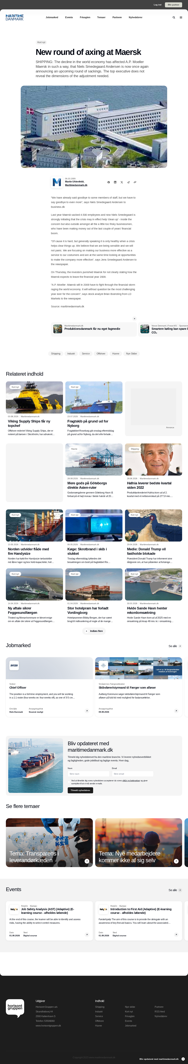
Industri (99, 1011)
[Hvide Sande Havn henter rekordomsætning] (153, 595)
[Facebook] (108, 182)
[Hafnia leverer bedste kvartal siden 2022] (153, 470)
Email (114, 768)
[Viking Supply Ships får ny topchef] (34, 408)
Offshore (99, 1021)
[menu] (181, 17)
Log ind (157, 5)
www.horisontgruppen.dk (48, 1025)
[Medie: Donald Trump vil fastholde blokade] (153, 536)
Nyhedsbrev (161, 1016)
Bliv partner (173, 5)
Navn (70, 768)
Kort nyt (129, 1011)
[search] (174, 17)
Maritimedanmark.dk (76, 185)
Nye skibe (130, 1007)
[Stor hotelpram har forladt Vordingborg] (93, 595)
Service (99, 1016)
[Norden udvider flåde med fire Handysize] (34, 536)
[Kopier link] (135, 182)
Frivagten (130, 1016)
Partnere (159, 1007)
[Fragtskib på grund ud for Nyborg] (93, 408)
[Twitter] (122, 182)
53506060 (49, 1021)
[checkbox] (69, 782)
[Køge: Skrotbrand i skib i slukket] (93, 536)
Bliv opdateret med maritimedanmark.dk (159, 1059)
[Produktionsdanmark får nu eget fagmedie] (94, 329)
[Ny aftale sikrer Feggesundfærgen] (34, 595)
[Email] (128, 182)
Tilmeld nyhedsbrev (80, 790)
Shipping (99, 1007)
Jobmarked (130, 1025)
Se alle (173, 646)
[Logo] (15, 17)
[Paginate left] (8, 687)
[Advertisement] (153, 406)
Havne (98, 1025)
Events (128, 1021)
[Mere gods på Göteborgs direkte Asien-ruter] (93, 470)
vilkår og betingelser (131, 780)
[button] (134, 318)
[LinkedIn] (115, 182)
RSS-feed (160, 1011)
